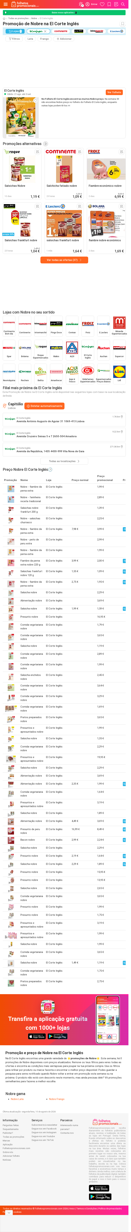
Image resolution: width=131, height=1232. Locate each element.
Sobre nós (8, 1152)
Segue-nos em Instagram (44, 1132)
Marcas (6, 1140)
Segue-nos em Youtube (43, 1136)
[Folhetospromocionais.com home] (25, 4)
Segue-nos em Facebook (44, 1128)
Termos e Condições (86, 1208)
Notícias (7, 1160)
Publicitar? (8, 1133)
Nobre (34, 18)
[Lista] (116, 4)
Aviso (72, 1208)
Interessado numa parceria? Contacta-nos (69, 1129)
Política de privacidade (109, 1208)
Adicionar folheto (11, 1156)
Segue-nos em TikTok (43, 1140)
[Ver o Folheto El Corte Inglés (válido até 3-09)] (21, 117)
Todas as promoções (18, 18)
